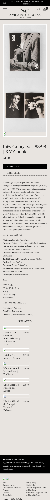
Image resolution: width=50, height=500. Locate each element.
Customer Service (8, 485)
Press (4, 483)
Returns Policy (7, 495)
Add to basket (13, 167)
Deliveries (6, 493)
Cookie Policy (31, 485)
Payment (5, 490)
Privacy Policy (31, 483)
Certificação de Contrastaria (12, 488)
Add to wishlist (13, 173)
